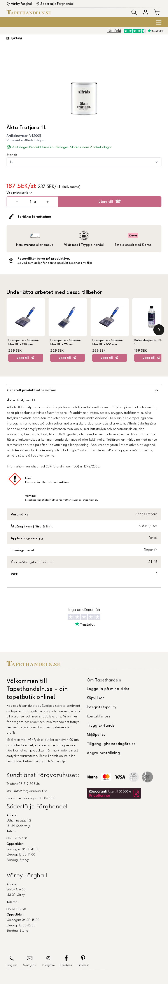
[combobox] (84, 162)
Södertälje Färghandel (57, 4)
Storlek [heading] (12, 155)
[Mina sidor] (145, 12)
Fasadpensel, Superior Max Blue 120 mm (23, 342)
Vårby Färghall (21, 4)
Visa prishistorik (17, 192)
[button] (134, 12)
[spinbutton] (30, 202)
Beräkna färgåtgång (34, 217)
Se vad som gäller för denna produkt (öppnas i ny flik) (55, 263)
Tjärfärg (16, 38)
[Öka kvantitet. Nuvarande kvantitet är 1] (47, 202)
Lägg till (106, 202)
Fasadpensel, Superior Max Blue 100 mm (107, 342)
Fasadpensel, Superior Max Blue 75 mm (65, 342)
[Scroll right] (158, 329)
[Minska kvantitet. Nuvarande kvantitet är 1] (17, 202)
